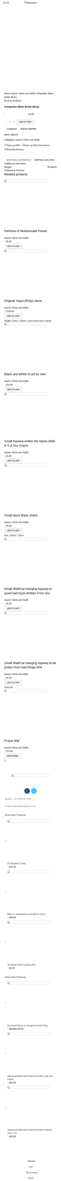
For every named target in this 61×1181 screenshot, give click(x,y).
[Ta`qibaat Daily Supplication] (28, 942)
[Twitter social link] (9, 156)
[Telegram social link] (19, 156)
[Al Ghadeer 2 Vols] (28, 840)
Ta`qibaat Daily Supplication (21, 965)
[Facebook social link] (6, 156)
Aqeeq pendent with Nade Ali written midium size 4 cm (29, 1131)
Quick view (15, 225)
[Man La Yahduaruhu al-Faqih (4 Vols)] (28, 891)
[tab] (19, 160)
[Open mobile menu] (57, 3)
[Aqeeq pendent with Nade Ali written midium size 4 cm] (28, 1107)
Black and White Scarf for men (25, 374)
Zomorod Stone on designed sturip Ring (27, 1025)
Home (7, 93)
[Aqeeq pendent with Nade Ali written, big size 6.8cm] (28, 1053)
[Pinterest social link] (13, 156)
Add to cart (25, 122)
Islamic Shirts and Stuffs (23, 93)
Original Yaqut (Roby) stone (23, 301)
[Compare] (7, 225)
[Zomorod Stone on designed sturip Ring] (28, 1002)
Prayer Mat (11, 740)
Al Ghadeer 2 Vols (16, 863)
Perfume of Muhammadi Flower (25, 231)
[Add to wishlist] (23, 225)
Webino (36, 1153)
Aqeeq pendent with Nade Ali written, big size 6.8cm (30, 1077)
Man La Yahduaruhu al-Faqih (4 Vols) (26, 914)
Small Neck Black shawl (20, 515)
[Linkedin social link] (16, 156)
